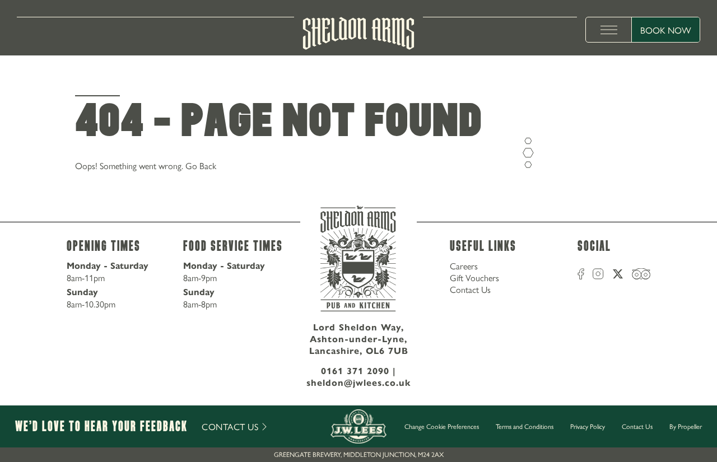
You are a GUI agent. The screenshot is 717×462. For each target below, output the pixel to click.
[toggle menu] (608, 29)
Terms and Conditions (524, 426)
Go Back (200, 165)
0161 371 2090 (355, 371)
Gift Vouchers (474, 277)
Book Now (665, 30)
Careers (464, 266)
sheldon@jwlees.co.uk (358, 382)
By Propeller (685, 426)
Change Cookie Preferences (441, 426)
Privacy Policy (587, 426)
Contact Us (470, 289)
